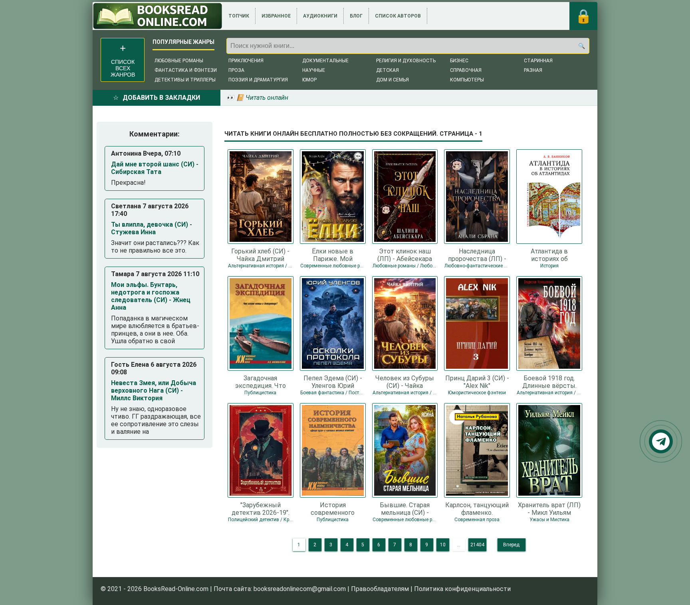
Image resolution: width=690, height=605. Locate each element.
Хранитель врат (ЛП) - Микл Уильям (549, 508)
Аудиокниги (320, 16)
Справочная (466, 70)
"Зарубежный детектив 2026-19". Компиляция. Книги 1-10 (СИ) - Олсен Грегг (260, 508)
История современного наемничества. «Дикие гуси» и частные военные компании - (332, 508)
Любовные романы (179, 60)
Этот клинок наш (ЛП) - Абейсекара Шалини (404, 254)
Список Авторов (398, 16)
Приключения (246, 60)
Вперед (511, 545)
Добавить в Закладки (161, 97)
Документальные (325, 60)
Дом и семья (392, 80)
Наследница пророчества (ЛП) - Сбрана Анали (477, 254)
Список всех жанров (123, 68)
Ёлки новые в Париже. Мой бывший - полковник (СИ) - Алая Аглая (333, 254)
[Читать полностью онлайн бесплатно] (157, 16)
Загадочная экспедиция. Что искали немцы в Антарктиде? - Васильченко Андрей (260, 381)
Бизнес (459, 60)
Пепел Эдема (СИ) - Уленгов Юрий (332, 381)
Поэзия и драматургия (258, 80)
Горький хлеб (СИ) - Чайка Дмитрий (260, 254)
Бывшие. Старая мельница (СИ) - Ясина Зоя (405, 508)
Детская (387, 70)
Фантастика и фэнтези (186, 70)
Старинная (538, 60)
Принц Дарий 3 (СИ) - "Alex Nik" (477, 381)
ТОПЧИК (238, 16)
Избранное (276, 16)
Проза (236, 70)
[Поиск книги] (581, 46)
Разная (533, 70)
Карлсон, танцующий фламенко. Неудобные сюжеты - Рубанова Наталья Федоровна (477, 508)
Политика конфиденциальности (462, 589)
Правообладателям (380, 589)
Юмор (309, 80)
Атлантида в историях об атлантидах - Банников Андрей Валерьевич (549, 254)
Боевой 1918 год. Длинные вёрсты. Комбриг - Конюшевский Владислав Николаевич (549, 381)
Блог (356, 16)
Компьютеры (467, 80)
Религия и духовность (406, 60)
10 (443, 545)
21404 (477, 545)
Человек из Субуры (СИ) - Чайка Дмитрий (404, 381)
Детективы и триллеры (185, 80)
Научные (313, 70)
